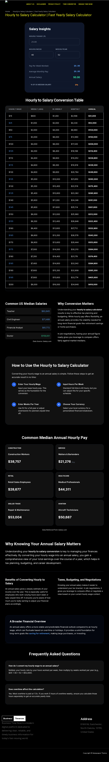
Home (7, 11)
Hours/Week (35, 49)
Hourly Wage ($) (37, 36)
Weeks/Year (61, 49)
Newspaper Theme (100, 753)
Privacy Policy (54, 4)
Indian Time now (85, 4)
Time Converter (69, 4)
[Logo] (15, 4)
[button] (100, 4)
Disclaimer (41, 4)
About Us (30, 4)
